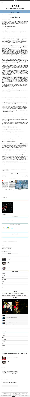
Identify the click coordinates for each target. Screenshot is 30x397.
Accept (13, 396)
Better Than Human (8, 189)
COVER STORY (4, 11)
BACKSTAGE (12, 12)
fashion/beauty (4, 279)
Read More (17, 396)
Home (2, 14)
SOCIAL (27, 11)
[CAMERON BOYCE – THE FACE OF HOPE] (4, 358)
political (3, 277)
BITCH (16, 12)
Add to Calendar (4, 214)
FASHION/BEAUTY (18, 11)
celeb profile (3, 275)
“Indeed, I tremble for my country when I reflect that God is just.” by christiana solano (14, 353)
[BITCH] (4, 263)
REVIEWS (18, 12)
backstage (3, 285)
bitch (2, 287)
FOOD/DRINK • (23, 11)
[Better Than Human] (8, 184)
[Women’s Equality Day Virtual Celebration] (4, 259)
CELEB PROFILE (9, 11)
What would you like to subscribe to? (7, 247)
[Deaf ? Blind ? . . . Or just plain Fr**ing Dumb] (21, 184)
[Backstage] (4, 268)
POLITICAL (13, 11)
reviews (3, 349)
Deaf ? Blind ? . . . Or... (21, 189)
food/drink (3, 281)
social (5, 14)
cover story (3, 273)
